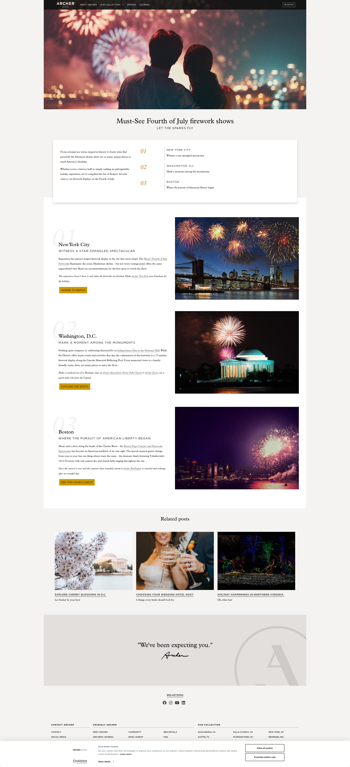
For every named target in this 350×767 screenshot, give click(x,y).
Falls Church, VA (243, 732)
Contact (56, 732)
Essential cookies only (264, 757)
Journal (144, 4)
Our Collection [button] (110, 4)
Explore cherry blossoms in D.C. (80, 594)
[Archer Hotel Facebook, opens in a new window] (165, 703)
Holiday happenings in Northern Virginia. (251, 594)
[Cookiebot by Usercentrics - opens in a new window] (80, 762)
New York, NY (276, 732)
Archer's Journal (103, 737)
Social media (58, 737)
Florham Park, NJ (243, 737)
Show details (104, 761)
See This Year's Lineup (77, 482)
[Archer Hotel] (66, 5)
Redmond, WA (276, 737)
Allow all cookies (265, 748)
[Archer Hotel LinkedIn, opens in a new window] (183, 703)
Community (134, 732)
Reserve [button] (289, 4)
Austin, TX (203, 737)
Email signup (135, 737)
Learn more (126, 754)
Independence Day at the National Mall (138, 350)
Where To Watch (73, 290)
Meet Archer (88, 4)
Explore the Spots (74, 386)
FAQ (166, 737)
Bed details (170, 732)
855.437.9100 (175, 695)
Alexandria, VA (206, 732)
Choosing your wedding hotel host (164, 594)
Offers (131, 4)
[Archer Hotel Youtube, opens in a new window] (177, 703)
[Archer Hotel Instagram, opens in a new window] (170, 703)
